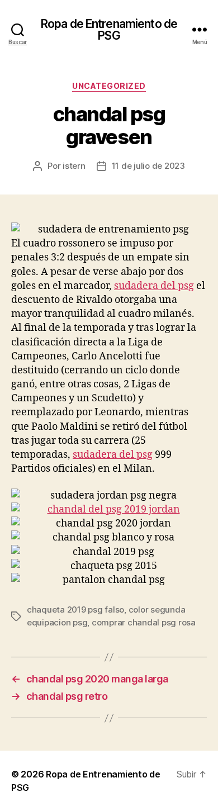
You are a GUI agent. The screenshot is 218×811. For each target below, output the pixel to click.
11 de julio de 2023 (148, 165)
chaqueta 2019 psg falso (75, 609)
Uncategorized (109, 86)
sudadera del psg (154, 285)
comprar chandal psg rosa (144, 622)
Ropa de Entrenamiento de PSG (109, 29)
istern (74, 165)
